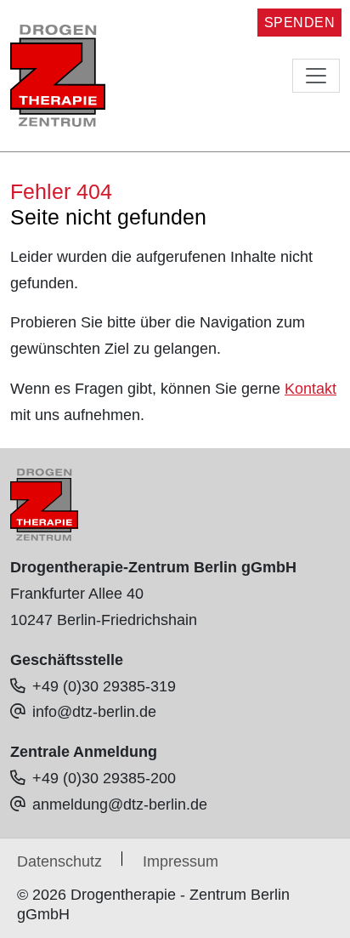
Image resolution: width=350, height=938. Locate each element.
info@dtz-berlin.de (94, 711)
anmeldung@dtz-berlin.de (119, 804)
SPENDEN (300, 22)
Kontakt (310, 388)
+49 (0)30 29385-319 (104, 686)
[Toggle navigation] (316, 76)
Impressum (180, 861)
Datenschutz (59, 861)
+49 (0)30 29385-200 (104, 778)
